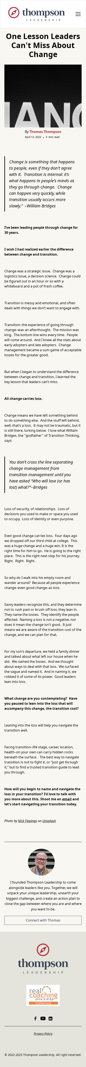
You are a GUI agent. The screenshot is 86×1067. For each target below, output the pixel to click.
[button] (77, 14)
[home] (37, 14)
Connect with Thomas (43, 920)
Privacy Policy (43, 1034)
